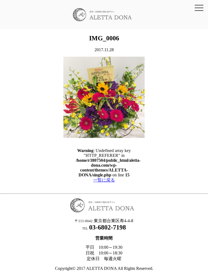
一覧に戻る (104, 180)
